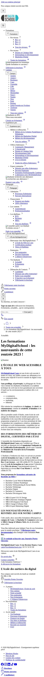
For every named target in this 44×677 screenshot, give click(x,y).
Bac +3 (17, 42)
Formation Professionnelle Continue (28, 173)
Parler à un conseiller (23, 276)
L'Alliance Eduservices (18, 599)
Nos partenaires (21, 252)
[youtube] (15, 665)
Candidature (8, 292)
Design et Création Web (24, 53)
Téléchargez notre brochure (14, 285)
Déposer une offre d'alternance (26, 168)
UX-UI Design (20, 160)
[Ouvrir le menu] (3, 26)
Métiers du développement (25, 138)
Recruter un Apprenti (18, 625)
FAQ (17, 266)
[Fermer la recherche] (3, 299)
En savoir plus (6, 557)
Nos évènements (16, 597)
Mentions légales (12, 654)
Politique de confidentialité (15, 660)
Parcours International (23, 196)
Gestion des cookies (13, 658)
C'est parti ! (28, 312)
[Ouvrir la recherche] (3, 295)
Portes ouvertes (9, 289)
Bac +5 (17, 44)
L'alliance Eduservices (23, 257)
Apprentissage (20, 209)
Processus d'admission (23, 194)
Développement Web (23, 153)
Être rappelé (8, 319)
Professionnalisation (22, 211)
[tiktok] (12, 665)
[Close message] (3, 11)
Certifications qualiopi (23, 245)
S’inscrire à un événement (24, 278)
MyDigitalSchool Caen (10, 373)
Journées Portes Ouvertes (13, 579)
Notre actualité (15, 593)
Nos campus (14, 591)
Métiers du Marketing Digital (25, 136)
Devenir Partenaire (22, 170)
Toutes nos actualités (13, 327)
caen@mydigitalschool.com (11, 547)
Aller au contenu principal (10, 2)
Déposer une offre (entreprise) (26, 274)
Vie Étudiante (15, 614)
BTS (17, 216)
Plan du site (10, 656)
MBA (17, 220)
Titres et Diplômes (22, 247)
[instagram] (6, 665)
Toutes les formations (18, 610)
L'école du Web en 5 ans (24, 243)
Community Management (24, 147)
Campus (9, 70)
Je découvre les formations (11, 564)
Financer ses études (22, 201)
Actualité (18, 262)
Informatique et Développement (26, 55)
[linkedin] (9, 665)
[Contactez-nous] (2, 316)
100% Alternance (21, 203)
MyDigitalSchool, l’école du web (22, 589)
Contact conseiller (8, 560)
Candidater (19, 272)
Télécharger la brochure (24, 280)
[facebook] (2, 665)
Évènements (19, 264)
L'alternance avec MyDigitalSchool (28, 175)
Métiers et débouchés (18, 623)
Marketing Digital (21, 57)
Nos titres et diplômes (18, 620)
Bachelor (18, 218)
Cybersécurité (20, 149)
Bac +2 (17, 40)
